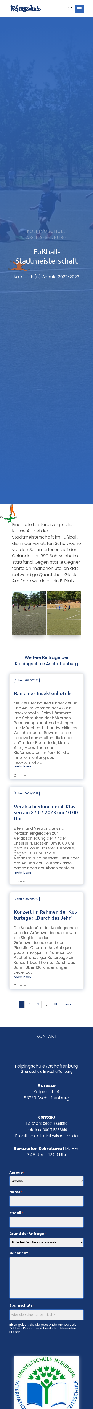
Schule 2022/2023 (26, 680)
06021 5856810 (55, 1123)
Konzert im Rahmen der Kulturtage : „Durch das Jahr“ (46, 940)
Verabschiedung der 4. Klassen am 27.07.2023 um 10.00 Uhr (46, 835)
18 (55, 1004)
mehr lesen (22, 766)
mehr (68, 1004)
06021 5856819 (55, 1129)
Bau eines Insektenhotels (46, 726)
